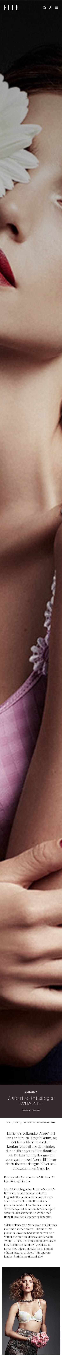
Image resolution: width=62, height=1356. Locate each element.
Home (9, 1122)
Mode (17, 1122)
